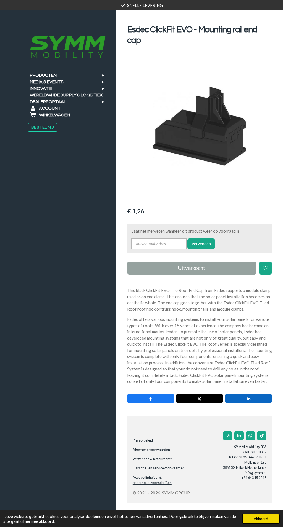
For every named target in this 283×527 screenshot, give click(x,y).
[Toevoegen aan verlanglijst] (265, 268)
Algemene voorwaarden (151, 450)
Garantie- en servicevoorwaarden (159, 468)
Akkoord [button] (261, 519)
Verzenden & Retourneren (153, 459)
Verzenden (201, 243)
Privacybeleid (143, 440)
